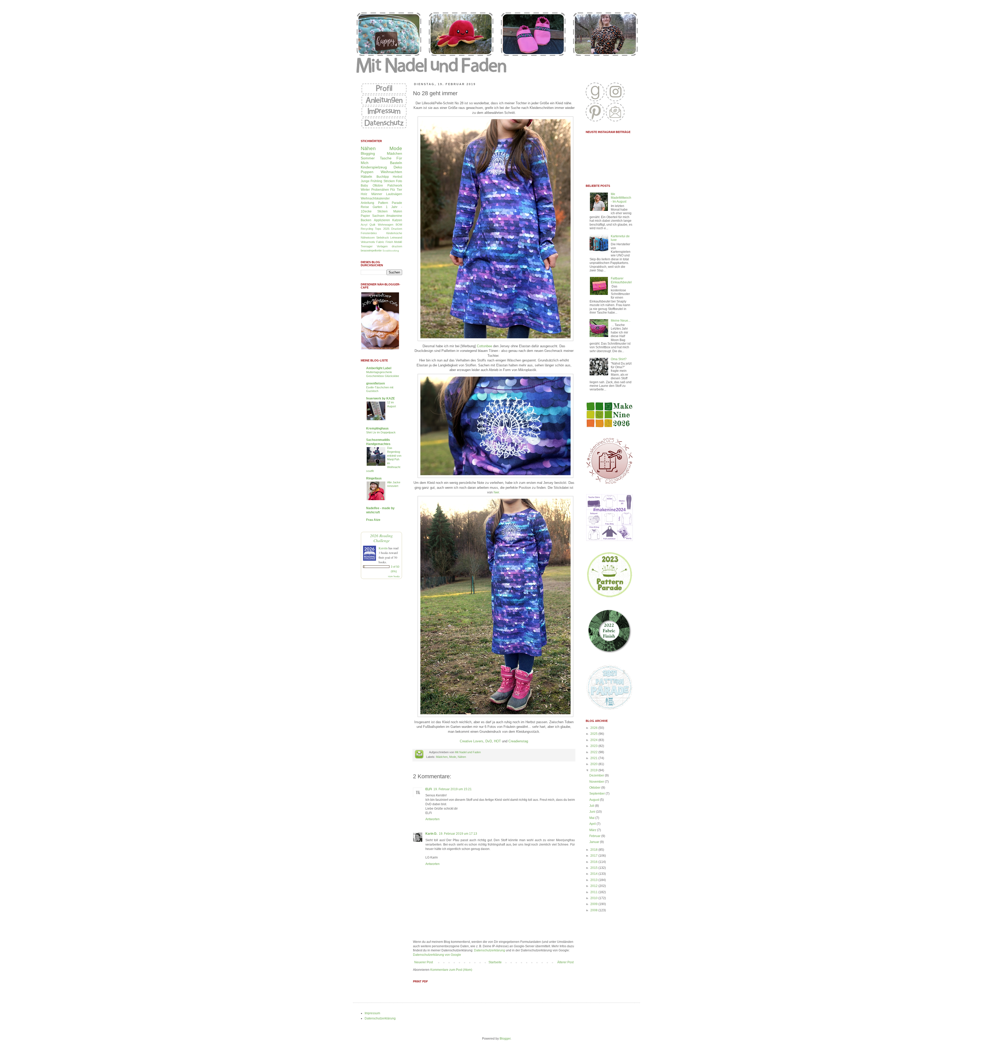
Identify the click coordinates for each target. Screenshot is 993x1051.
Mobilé (398, 241)
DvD (488, 741)
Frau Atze (373, 520)
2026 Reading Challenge (381, 538)
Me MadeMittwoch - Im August (621, 197)
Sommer (368, 158)
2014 (594, 874)
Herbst (397, 177)
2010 (594, 898)
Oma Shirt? (619, 359)
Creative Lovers (471, 741)
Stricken (389, 181)
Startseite (495, 962)
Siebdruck (382, 237)
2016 (594, 862)
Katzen (397, 220)
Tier (399, 189)
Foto (399, 181)
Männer (376, 194)
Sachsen (378, 216)
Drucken (396, 228)
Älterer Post (565, 962)
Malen (397, 211)
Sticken (382, 211)
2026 (594, 728)
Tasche (386, 158)
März (593, 830)
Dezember (597, 775)
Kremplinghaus (377, 428)
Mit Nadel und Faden (468, 752)
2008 (594, 910)
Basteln (396, 163)
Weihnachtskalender (375, 198)
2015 (594, 868)
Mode (452, 756)
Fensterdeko (369, 233)
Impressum (372, 1013)
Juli (592, 806)
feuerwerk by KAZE (380, 398)
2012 (594, 886)
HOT (497, 741)
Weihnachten (391, 172)
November (597, 781)
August (594, 800)
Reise (365, 207)
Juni (592, 811)
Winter (365, 189)
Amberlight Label (378, 368)
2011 (594, 892)
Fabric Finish (384, 241)
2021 (594, 758)
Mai (592, 818)
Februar (595, 836)
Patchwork (394, 185)
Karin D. (431, 833)
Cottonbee (484, 346)
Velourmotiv (368, 241)
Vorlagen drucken (389, 246)
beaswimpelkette (371, 250)
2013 (594, 880)
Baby (364, 185)
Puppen (367, 172)
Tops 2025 (382, 228)
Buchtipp (383, 177)
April (593, 824)
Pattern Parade (390, 203)
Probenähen (380, 189)
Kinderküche (394, 233)
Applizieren (382, 220)
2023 (594, 746)
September (597, 793)
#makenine (394, 216)
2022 (594, 752)
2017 (594, 855)
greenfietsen (375, 383)
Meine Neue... (620, 320)
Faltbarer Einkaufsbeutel (621, 280)
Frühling (376, 181)
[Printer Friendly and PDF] (419, 755)
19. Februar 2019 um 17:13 (458, 833)
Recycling (367, 228)
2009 (594, 904)
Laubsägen (394, 194)
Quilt (372, 224)
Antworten (432, 819)
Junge (365, 181)
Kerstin (383, 548)
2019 (594, 770)
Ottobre (378, 185)
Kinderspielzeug (374, 167)
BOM (399, 224)
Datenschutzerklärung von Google (437, 955)
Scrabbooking (390, 250)
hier (496, 492)
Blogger (505, 1038)
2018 (594, 850)
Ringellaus (374, 478)
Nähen (462, 756)
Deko (398, 167)
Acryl (364, 224)
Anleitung (367, 203)
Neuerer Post (423, 962)
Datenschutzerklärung (489, 950)
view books (394, 576)
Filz (392, 189)
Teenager (367, 246)
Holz (364, 194)
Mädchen (442, 756)
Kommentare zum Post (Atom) (451, 970)
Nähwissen (368, 237)
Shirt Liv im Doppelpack (381, 432)
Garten (377, 207)
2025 (594, 734)
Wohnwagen (385, 224)
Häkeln (366, 176)
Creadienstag (518, 741)
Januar (594, 842)
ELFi (428, 789)
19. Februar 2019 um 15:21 (452, 789)
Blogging (368, 153)
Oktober (595, 787)
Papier (365, 216)
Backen (366, 220)
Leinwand (396, 237)
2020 (594, 764)
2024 (594, 740)
